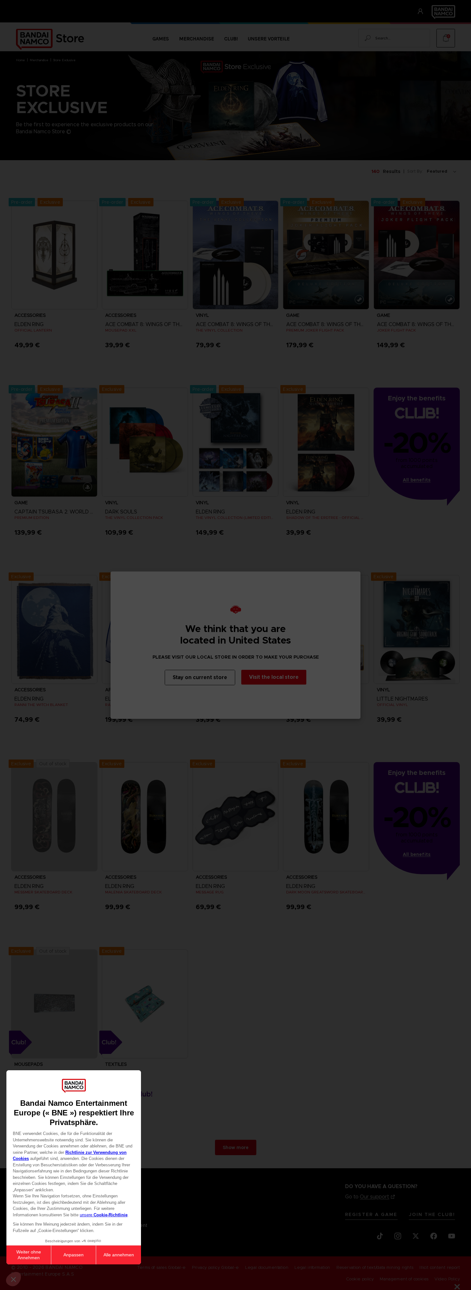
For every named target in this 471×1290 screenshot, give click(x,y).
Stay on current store (200, 677)
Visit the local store (274, 677)
